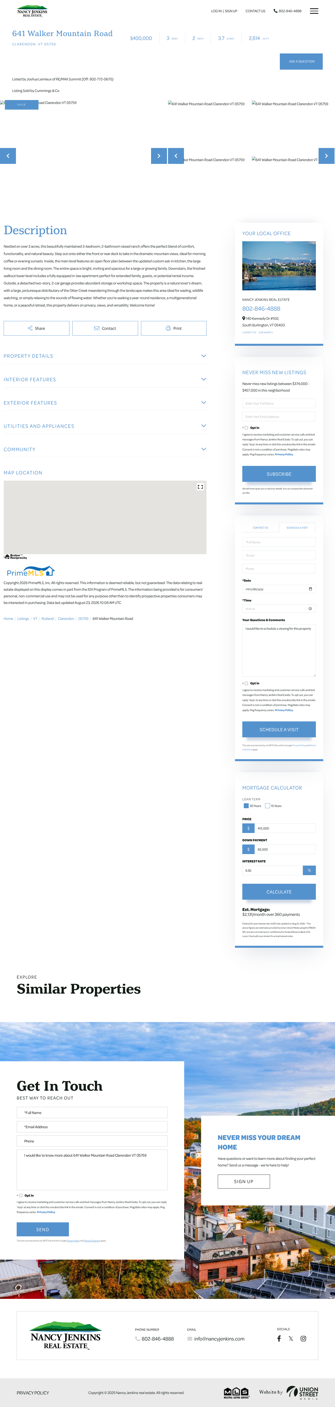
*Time (246, 600)
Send (42, 1229)
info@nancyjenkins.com (219, 1338)
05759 (83, 618)
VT (35, 618)
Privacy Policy (284, 454)
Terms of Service (92, 1240)
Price (246, 819)
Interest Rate (254, 861)
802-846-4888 (290, 11)
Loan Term (251, 799)
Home (8, 618)
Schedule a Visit (297, 527)
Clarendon (66, 618)
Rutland (48, 618)
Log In (216, 11)
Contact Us (255, 11)
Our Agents (266, 332)
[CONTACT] (301, 61)
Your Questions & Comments (263, 620)
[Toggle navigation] (314, 11)
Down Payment (254, 840)
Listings (23, 618)
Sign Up (231, 11)
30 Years (255, 806)
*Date (246, 580)
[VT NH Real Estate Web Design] (288, 1393)
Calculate (279, 892)
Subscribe (279, 474)
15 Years (276, 806)
